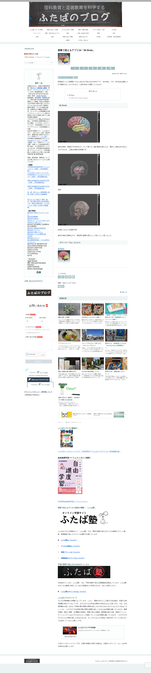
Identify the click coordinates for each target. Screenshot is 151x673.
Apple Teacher (41, 96)
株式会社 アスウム (33, 230)
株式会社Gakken (32, 218)
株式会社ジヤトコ (33, 238)
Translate (48, 57)
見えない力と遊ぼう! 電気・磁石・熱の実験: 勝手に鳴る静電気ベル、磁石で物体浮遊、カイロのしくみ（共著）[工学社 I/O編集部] (38, 203)
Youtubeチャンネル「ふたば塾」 (38, 140)
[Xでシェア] (75, 68)
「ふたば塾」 (43, 136)
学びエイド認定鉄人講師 (38, 88)
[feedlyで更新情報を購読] (59, 286)
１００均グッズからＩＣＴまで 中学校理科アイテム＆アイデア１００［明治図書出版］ (89, 451)
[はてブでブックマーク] (93, 68)
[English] (26, 54)
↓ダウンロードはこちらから (79, 98)
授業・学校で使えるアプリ (66, 77)
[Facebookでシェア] (84, 68)
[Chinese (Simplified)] (25, 54)
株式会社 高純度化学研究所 (36, 228)
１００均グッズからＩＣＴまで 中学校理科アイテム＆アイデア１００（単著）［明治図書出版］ (38, 174)
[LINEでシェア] (102, 68)
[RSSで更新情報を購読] (62, 286)
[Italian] (32, 54)
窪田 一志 (38, 83)
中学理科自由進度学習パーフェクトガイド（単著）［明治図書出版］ (38, 169)
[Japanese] (33, 54)
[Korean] (35, 54)
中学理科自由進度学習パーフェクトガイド (73, 501)
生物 (76, 77)
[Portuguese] (37, 54)
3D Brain (71, 95)
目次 (90, 91)
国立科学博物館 (32, 216)
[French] (28, 54)
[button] (111, 68)
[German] (30, 54)
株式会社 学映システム (35, 232)
